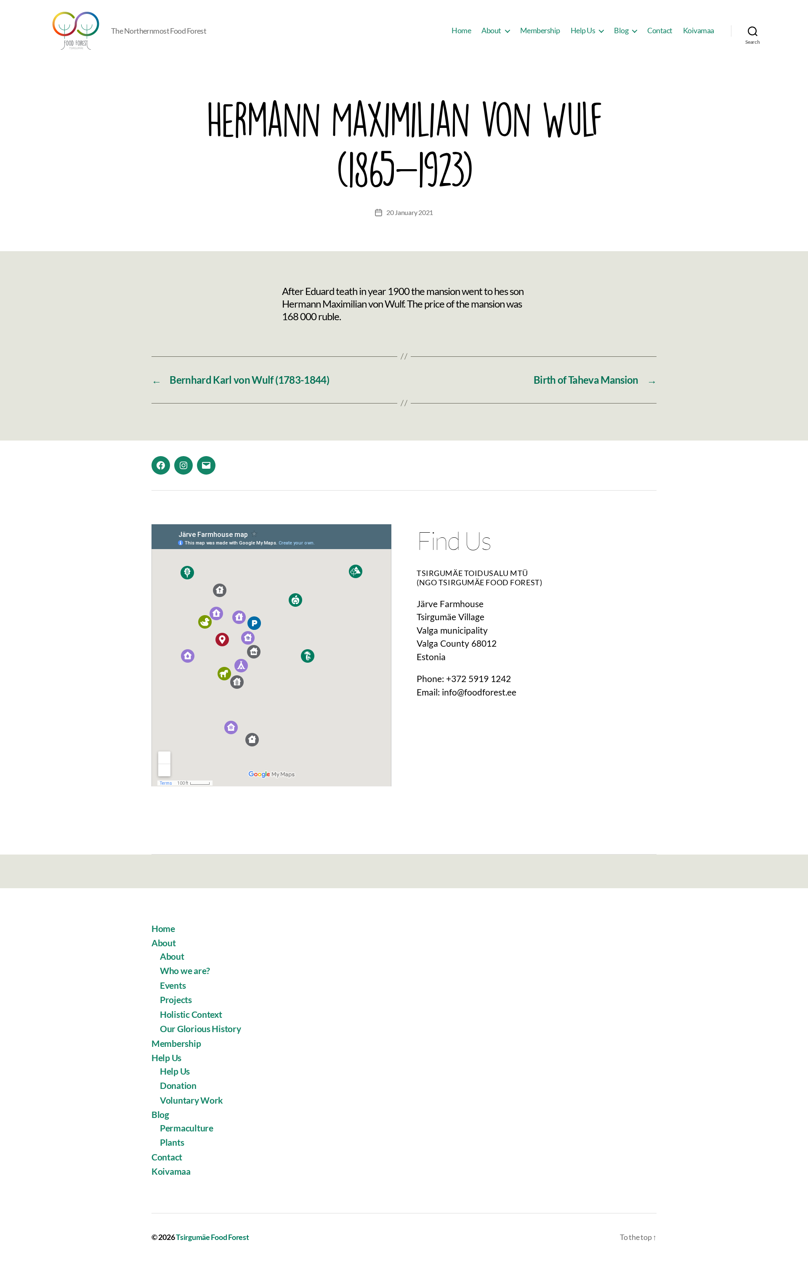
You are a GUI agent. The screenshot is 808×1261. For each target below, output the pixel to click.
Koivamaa (698, 30)
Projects (176, 999)
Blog (621, 30)
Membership (540, 30)
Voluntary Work (191, 1100)
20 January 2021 (409, 212)
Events (173, 985)
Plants (172, 1142)
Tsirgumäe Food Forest (212, 1237)
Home (461, 30)
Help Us (583, 30)
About (491, 30)
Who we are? (185, 970)
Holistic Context (191, 1014)
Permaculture (186, 1128)
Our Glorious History (200, 1028)
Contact (659, 30)
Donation (178, 1085)
